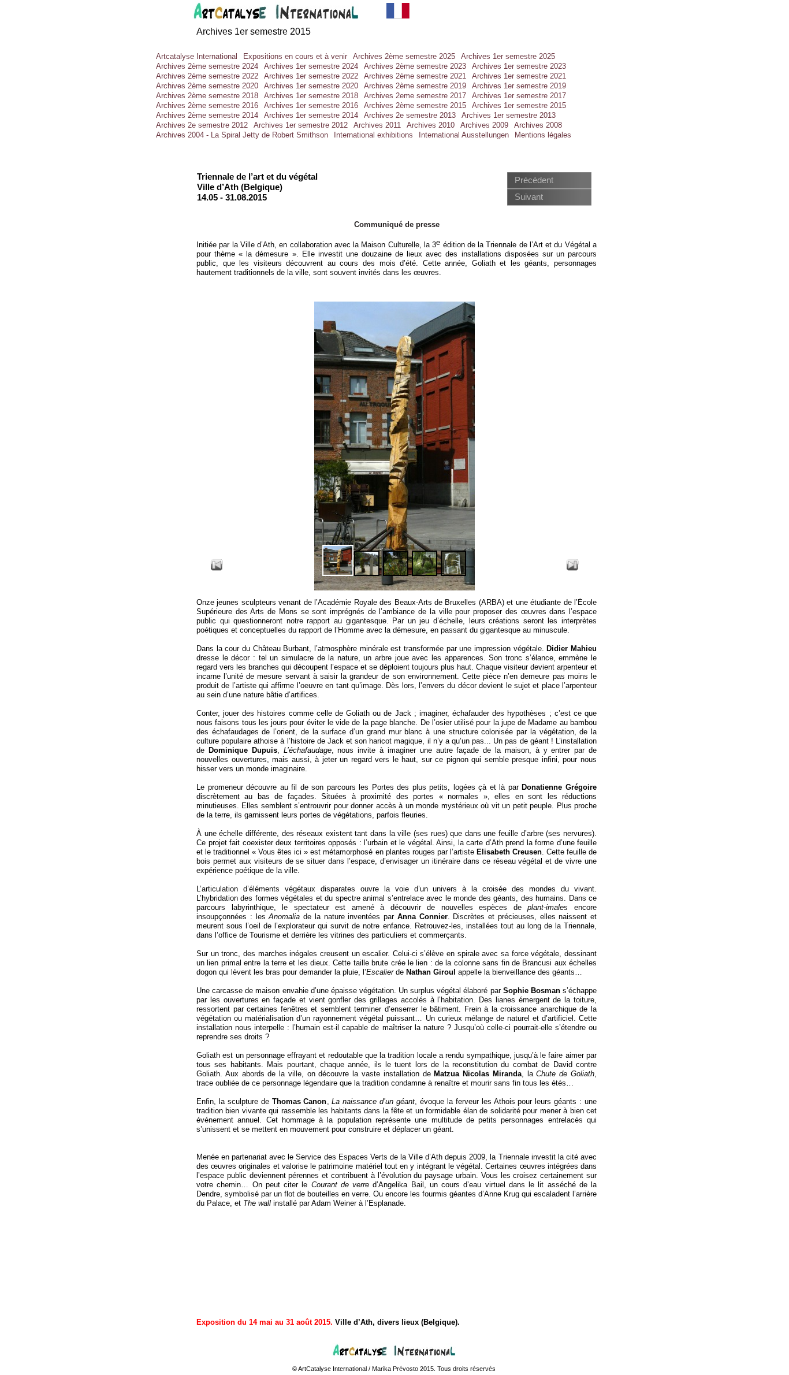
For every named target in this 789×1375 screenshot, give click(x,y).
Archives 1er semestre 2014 (311, 115)
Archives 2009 (484, 125)
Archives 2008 (538, 125)
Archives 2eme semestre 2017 (415, 95)
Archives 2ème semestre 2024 (207, 66)
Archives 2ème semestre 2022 (207, 76)
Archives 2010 (431, 125)
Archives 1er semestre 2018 (311, 95)
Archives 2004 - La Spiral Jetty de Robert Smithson (242, 135)
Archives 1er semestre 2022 (311, 76)
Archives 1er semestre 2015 (253, 31)
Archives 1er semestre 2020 (311, 85)
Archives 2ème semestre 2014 (207, 115)
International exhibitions (373, 135)
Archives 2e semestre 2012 (202, 125)
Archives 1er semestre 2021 (519, 76)
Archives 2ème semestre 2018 (207, 95)
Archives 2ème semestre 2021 (415, 76)
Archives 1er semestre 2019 (519, 85)
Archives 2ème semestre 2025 (404, 56)
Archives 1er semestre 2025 (508, 56)
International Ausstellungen (464, 135)
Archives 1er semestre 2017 (519, 95)
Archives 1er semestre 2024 (311, 66)
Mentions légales (543, 135)
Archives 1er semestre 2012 (301, 125)
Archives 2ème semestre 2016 (207, 105)
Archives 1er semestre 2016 (311, 105)
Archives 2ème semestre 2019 (415, 85)
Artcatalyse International (196, 56)
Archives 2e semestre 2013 (410, 115)
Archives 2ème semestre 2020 (207, 85)
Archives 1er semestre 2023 (519, 66)
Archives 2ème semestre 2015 (415, 105)
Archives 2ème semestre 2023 (415, 66)
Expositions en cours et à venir (295, 56)
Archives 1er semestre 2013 (509, 115)
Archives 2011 (377, 125)
